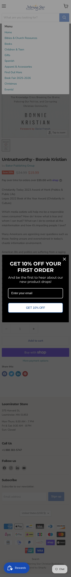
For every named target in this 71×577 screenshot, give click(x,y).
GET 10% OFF (35, 307)
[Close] (64, 259)
